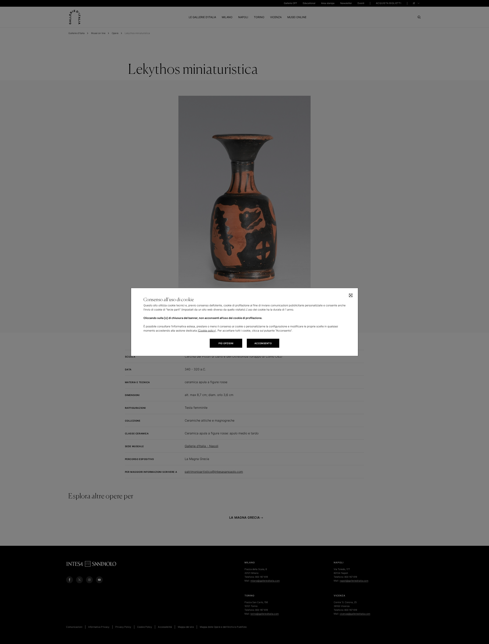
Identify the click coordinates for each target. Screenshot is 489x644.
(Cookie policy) (207, 330)
